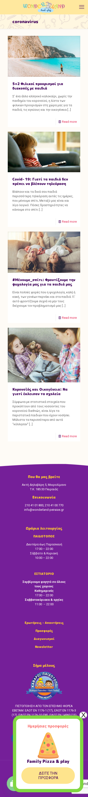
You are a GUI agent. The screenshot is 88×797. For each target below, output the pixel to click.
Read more (69, 121)
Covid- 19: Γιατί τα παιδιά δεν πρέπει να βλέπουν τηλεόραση (40, 181)
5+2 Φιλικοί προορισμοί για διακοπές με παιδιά (37, 86)
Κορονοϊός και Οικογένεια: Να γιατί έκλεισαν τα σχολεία (40, 391)
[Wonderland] (44, 7)
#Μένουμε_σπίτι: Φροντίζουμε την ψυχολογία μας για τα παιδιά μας (43, 282)
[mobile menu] (82, 7)
